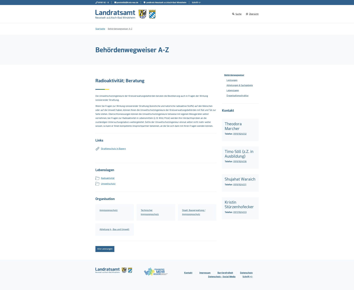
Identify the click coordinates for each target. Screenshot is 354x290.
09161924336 (240, 161)
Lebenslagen (233, 90)
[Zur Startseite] (125, 14)
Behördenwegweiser (234, 75)
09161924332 (240, 134)
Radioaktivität (107, 178)
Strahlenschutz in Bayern (113, 148)
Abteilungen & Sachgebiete (240, 85)
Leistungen (232, 80)
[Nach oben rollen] (348, 284)
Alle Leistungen (105, 249)
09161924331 (239, 184)
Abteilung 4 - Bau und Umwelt (114, 229)
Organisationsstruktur (238, 95)
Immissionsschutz (109, 210)
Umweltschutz (108, 183)
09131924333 (240, 212)
